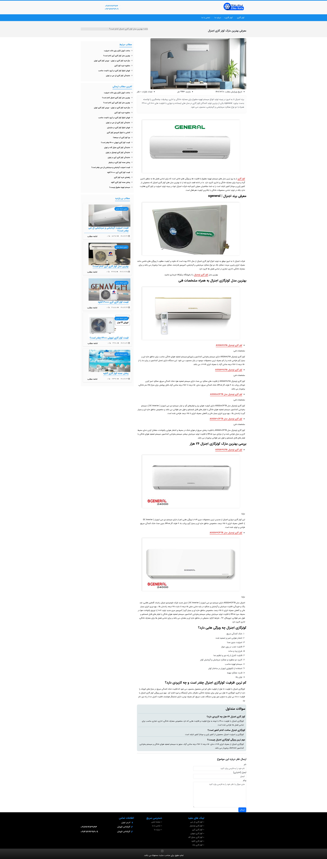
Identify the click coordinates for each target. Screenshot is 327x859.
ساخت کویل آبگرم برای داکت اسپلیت (117, 50)
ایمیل (244, 772)
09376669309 (112, 9)
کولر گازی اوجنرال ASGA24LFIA (228, 449)
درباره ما (217, 17)
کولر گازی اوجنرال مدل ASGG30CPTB (226, 418)
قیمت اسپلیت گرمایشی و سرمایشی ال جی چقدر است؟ (110, 167)
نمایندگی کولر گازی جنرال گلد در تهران (117, 147)
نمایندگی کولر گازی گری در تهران (119, 157)
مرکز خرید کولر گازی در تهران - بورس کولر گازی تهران (112, 60)
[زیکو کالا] (233, 6)
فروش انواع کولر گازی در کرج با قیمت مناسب (114, 70)
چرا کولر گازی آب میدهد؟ (121, 137)
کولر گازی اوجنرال (201, 274)
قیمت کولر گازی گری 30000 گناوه (118, 172)
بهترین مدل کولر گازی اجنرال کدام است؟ (116, 97)
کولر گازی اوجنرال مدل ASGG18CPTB (226, 394)
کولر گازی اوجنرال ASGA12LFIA (229, 345)
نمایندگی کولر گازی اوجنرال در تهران (118, 152)
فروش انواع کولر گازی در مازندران (118, 127)
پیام (244, 780)
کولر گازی (240, 17)
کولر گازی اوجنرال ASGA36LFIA (228, 369)
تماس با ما (205, 17)
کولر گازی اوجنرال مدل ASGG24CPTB (226, 532)
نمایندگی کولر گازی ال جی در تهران (118, 75)
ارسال (242, 809)
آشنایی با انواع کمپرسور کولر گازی (118, 132)
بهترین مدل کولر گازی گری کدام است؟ (116, 55)
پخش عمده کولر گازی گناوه (120, 182)
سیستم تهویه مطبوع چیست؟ (119, 187)
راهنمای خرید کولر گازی (122, 177)
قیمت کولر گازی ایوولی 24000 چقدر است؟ (115, 142)
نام (245, 764)
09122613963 (111, 6)
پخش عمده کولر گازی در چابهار (119, 162)
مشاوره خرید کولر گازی (122, 65)
